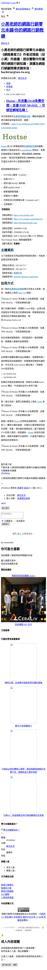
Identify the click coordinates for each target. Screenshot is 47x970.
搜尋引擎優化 (7, 885)
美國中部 (18, 273)
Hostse (4, 146)
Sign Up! (22, 293)
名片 (8, 90)
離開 (15, 965)
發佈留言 (5, 524)
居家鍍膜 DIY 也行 (23, 624)
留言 (26, 488)
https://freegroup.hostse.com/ (25, 223)
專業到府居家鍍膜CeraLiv (23, 576)
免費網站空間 (15, 289)
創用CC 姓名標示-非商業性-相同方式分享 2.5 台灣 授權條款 (23, 917)
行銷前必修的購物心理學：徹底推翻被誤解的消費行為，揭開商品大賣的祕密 (23, 770)
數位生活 (22, 78)
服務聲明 (28, 930)
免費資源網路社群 (22, 116)
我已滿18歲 (6, 965)
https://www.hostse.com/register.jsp (28, 219)
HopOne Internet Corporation (26, 277)
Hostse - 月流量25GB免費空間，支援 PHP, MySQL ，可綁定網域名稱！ (25, 105)
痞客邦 (20, 488)
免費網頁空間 (30, 146)
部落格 (9, 87)
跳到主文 (5, 43)
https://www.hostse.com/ (24, 215)
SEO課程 (5, 894)
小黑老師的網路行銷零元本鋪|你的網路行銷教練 (22, 30)
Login (39, 402)
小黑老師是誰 (7, 897)
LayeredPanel (26, 150)
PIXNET (12, 928)
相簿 (8, 83)
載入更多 (5, 508)
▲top (3, 503)
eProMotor (5, 473)
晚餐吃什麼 (6, 888)
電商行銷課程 (7, 891)
